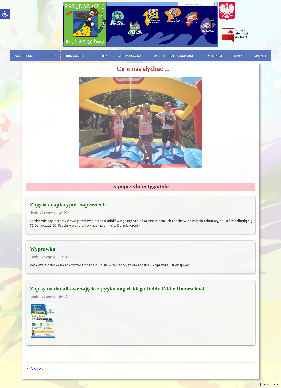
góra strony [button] (270, 384)
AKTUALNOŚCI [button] (25, 55)
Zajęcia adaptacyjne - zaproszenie (68, 205)
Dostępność (214, 55)
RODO (238, 55)
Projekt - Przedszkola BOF (173, 55)
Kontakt (259, 55)
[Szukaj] (215, 4)
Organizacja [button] (76, 55)
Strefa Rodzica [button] (130, 55)
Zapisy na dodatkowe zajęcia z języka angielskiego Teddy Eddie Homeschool (117, 289)
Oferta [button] (102, 55)
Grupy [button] (50, 55)
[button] (5, 14)
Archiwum (39, 369)
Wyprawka (42, 249)
